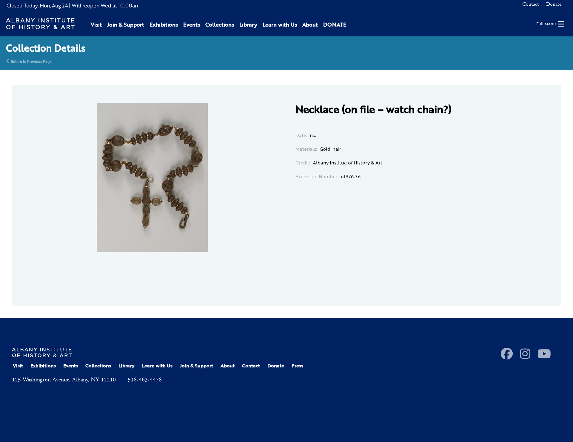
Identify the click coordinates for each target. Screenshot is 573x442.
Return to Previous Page (31, 61)
